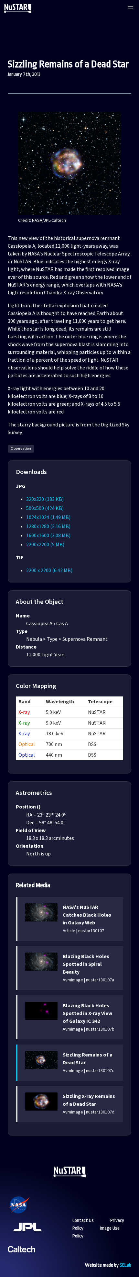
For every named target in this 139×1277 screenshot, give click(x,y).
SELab (125, 1265)
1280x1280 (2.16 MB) (48, 526)
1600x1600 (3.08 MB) (48, 535)
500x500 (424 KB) (45, 508)
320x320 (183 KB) (45, 499)
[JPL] (35, 1235)
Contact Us (83, 1220)
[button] (130, 8)
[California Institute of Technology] (21, 1257)
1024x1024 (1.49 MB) (48, 517)
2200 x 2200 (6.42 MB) (49, 570)
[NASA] (27, 1213)
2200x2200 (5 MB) (45, 544)
